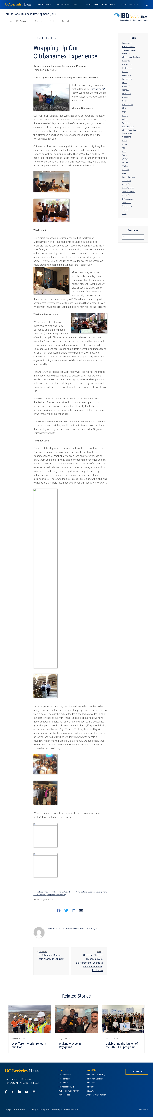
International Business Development (92, 892)
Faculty (125, 162)
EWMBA (65, 892)
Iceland (125, 119)
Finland (125, 210)
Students (38, 21)
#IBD (124, 108)
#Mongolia (126, 123)
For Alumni (90, 1091)
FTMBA (125, 166)
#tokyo (125, 101)
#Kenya (125, 115)
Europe (125, 155)
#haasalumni (127, 43)
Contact (65, 21)
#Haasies (125, 97)
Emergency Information (96, 1095)
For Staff (89, 1087)
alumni (124, 144)
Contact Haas (64, 1095)
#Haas (124, 82)
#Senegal (126, 61)
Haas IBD (73, 892)
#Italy (124, 112)
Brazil (124, 151)
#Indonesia (126, 75)
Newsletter (126, 181)
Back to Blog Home (46, 38)
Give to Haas (137, 1072)
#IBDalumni (126, 93)
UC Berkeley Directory (68, 1091)
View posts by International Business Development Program (73, 928)
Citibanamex (97, 89)
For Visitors (63, 1083)
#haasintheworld (45, 892)
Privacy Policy (44, 1110)
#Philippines (126, 68)
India (124, 173)
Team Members (39, 895)
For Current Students (94, 1079)
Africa (124, 140)
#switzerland (127, 79)
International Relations (131, 57)
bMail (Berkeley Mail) (95, 1075)
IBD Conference (128, 47)
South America (128, 188)
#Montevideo (127, 104)
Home (10, 22)
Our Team (54, 21)
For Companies (64, 1075)
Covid (124, 214)
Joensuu (125, 90)
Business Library (66, 1087)
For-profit (51, 895)
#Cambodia (126, 64)
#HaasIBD (126, 86)
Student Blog (60, 895)
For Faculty (91, 1083)
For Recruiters (64, 1079)
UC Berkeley (33, 1110)
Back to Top (143, 1109)
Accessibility (57, 1110)
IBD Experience (128, 199)
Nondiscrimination (71, 1110)
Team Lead (126, 203)
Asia (123, 148)
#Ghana (125, 71)
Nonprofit (126, 184)
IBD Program (21, 21)
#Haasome (56, 892)
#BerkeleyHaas (128, 126)
